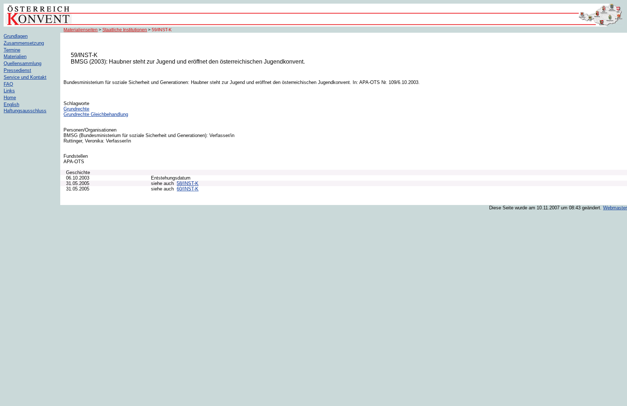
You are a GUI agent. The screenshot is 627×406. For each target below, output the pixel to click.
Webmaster (615, 207)
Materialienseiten (80, 30)
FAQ (8, 84)
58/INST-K (187, 183)
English (11, 104)
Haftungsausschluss (25, 110)
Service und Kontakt (25, 77)
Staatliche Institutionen (124, 30)
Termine (12, 50)
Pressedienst (17, 70)
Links (9, 90)
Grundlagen (16, 36)
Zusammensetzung (24, 43)
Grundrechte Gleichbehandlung (95, 114)
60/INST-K (187, 189)
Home (10, 97)
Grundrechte (76, 109)
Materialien (15, 56)
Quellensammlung (22, 63)
